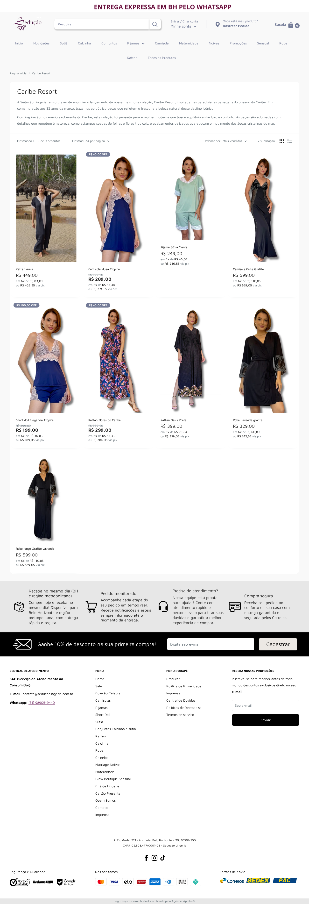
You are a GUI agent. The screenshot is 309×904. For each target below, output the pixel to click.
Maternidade (188, 43)
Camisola (162, 43)
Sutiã (64, 43)
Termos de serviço (180, 714)
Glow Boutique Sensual (113, 779)
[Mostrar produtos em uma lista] (290, 141)
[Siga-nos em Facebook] (146, 858)
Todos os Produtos (162, 58)
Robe (283, 43)
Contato (101, 807)
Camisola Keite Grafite (248, 269)
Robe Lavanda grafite (247, 420)
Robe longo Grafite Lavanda (35, 548)
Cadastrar (278, 644)
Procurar (173, 679)
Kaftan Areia (24, 269)
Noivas (214, 43)
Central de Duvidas (180, 700)
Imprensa (102, 814)
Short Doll (102, 714)
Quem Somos (105, 800)
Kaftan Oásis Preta (174, 420)
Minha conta (181, 26)
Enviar (265, 720)
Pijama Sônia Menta (174, 247)
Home (99, 679)
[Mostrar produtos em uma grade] (282, 141)
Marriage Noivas (107, 764)
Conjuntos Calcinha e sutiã (115, 729)
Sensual (263, 43)
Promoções (238, 43)
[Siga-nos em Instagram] (154, 858)
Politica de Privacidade (183, 686)
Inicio (19, 43)
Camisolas (103, 700)
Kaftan (132, 58)
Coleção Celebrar (108, 693)
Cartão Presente (107, 793)
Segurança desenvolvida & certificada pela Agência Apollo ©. (154, 901)
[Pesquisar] (155, 24)
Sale (98, 686)
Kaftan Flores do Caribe (104, 420)
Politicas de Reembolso (184, 707)
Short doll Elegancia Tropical (35, 420)
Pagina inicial (18, 73)
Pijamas (133, 43)
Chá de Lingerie (107, 786)
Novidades (41, 43)
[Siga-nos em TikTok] (163, 858)
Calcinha (84, 43)
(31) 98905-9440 (41, 702)
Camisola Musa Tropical (104, 269)
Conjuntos (109, 43)
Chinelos (101, 757)
